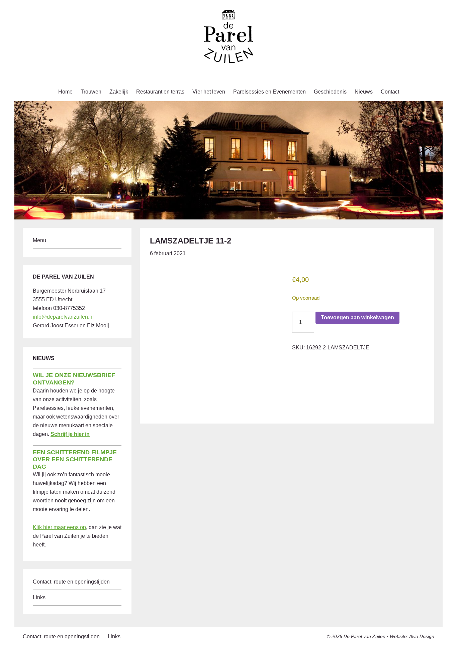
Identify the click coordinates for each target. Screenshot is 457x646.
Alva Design (421, 636)
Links (39, 597)
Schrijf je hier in (70, 434)
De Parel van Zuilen (364, 636)
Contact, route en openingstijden (71, 582)
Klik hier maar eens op (59, 527)
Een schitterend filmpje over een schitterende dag (75, 459)
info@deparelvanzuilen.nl (63, 317)
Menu (39, 240)
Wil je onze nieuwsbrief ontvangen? (74, 379)
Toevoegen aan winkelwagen (357, 317)
